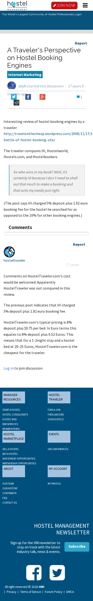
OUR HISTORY (9, 488)
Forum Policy (53, 592)
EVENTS (54, 434)
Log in (9, 368)
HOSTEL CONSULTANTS (15, 414)
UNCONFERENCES (58, 449)
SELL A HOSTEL (10, 449)
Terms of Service (30, 592)
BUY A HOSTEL (10, 454)
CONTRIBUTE (9, 493)
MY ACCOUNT (58, 468)
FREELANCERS (56, 414)
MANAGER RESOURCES (12, 397)
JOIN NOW (66, 5)
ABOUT (8, 468)
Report (81, 43)
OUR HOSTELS (55, 419)
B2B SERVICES (10, 424)
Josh (22, 86)
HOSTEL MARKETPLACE (14, 436)
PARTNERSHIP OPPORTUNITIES (19, 463)
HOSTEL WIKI (9, 419)
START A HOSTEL (11, 409)
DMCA (70, 592)
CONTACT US (9, 502)
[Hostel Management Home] (17, 5)
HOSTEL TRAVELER (56, 397)
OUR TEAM (8, 483)
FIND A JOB (54, 409)
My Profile (54, 483)
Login (78, 14)
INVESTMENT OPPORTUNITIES (18, 458)
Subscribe (76, 546)
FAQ (4, 498)
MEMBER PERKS (11, 429)
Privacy (11, 592)
